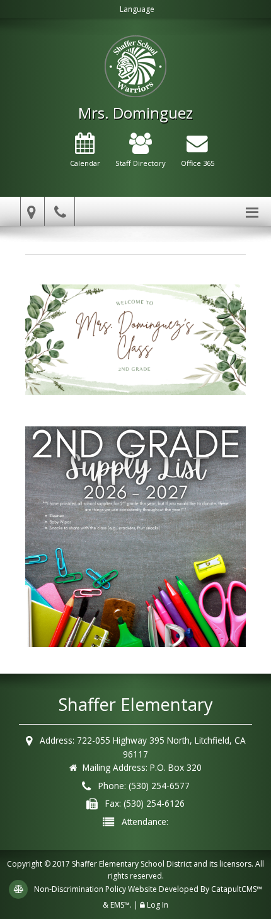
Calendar (85, 163)
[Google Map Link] (29, 211)
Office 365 (197, 163)
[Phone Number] (62, 211)
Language (137, 9)
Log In (157, 904)
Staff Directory (140, 163)
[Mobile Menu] (252, 211)
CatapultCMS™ (236, 889)
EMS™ (120, 904)
